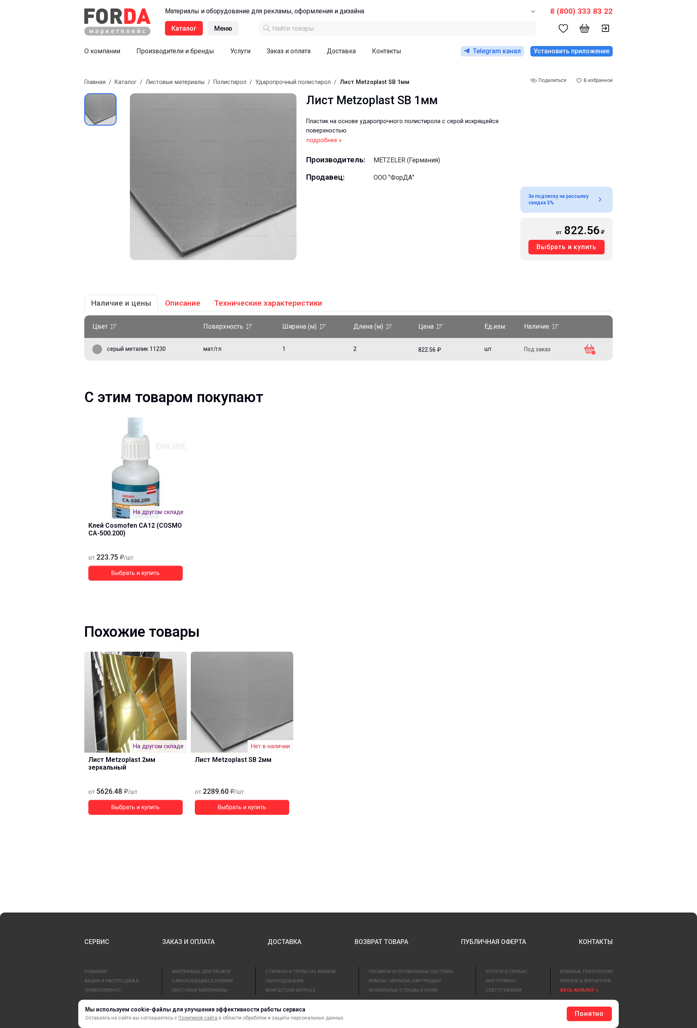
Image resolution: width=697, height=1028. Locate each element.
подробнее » (324, 140)
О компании (102, 51)
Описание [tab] (182, 303)
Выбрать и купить (566, 247)
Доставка (341, 51)
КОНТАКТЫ (596, 942)
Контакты (386, 51)
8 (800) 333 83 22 (581, 11)
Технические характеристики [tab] (268, 303)
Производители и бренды (175, 51)
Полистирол (229, 82)
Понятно (589, 1014)
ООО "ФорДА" (394, 177)
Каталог (126, 82)
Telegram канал (497, 51)
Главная (95, 82)
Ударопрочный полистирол (293, 82)
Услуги (240, 51)
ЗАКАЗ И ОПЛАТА (188, 942)
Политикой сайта (197, 1018)
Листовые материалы (175, 82)
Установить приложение (571, 51)
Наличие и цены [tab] (121, 303)
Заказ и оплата (289, 51)
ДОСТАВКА (284, 942)
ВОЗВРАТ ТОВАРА (381, 942)
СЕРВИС (96, 942)
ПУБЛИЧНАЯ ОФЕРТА (493, 942)
